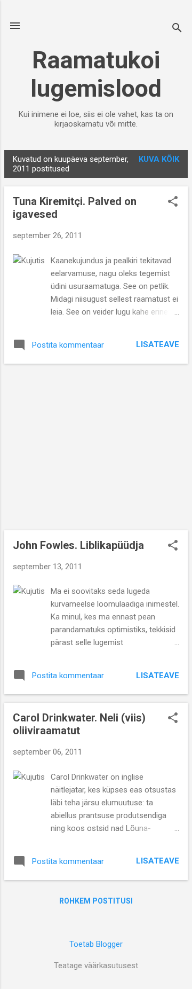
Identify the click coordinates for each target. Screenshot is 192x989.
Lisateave (157, 344)
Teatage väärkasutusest (96, 965)
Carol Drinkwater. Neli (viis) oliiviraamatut (79, 724)
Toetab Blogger (96, 944)
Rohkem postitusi (96, 901)
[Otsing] (177, 29)
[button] (172, 202)
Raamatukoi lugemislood (96, 74)
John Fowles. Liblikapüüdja (78, 545)
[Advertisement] (96, 447)
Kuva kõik (159, 159)
